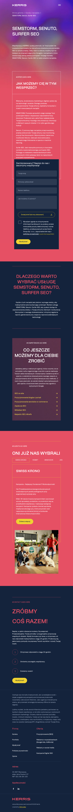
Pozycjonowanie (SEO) (44, 734)
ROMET (35, 460)
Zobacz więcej (24, 521)
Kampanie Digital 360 (44, 753)
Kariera (15, 734)
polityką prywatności (31, 234)
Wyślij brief (16, 745)
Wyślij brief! (19, 680)
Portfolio (15, 740)
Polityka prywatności (20, 751)
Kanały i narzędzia (32, 13)
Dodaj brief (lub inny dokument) (32, 214)
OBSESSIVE (48, 460)
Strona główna (17, 13)
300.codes (22, 807)
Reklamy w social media (45, 748)
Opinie (14, 756)
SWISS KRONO (20, 460)
